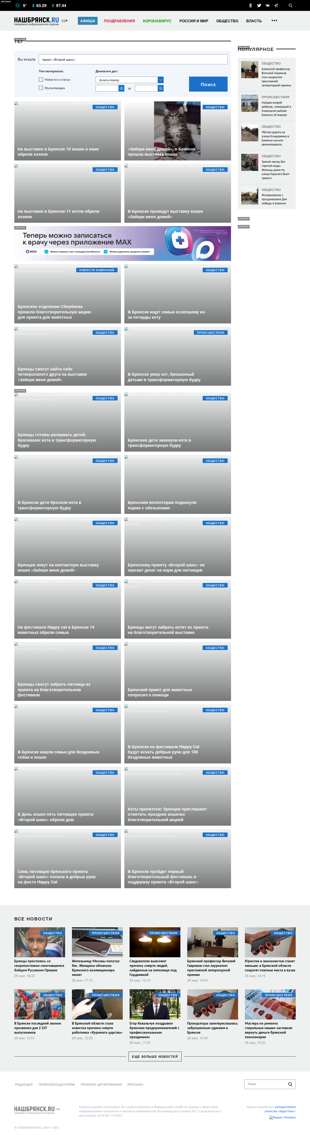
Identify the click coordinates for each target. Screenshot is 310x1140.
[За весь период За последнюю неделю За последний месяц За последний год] (130, 80)
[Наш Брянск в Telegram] (276, 5)
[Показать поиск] (290, 5)
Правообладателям (57, 1084)
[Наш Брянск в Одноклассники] (250, 5)
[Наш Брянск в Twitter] (259, 5)
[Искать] (290, 1084)
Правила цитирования (101, 1084)
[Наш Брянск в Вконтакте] (268, 5)
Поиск (208, 84)
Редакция (23, 1084)
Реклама (135, 1084)
